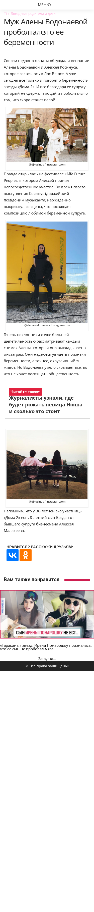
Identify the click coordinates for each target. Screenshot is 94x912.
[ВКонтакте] (13, 555)
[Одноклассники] (26, 555)
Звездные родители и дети (33, 13)
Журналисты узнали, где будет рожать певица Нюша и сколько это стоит (45, 404)
